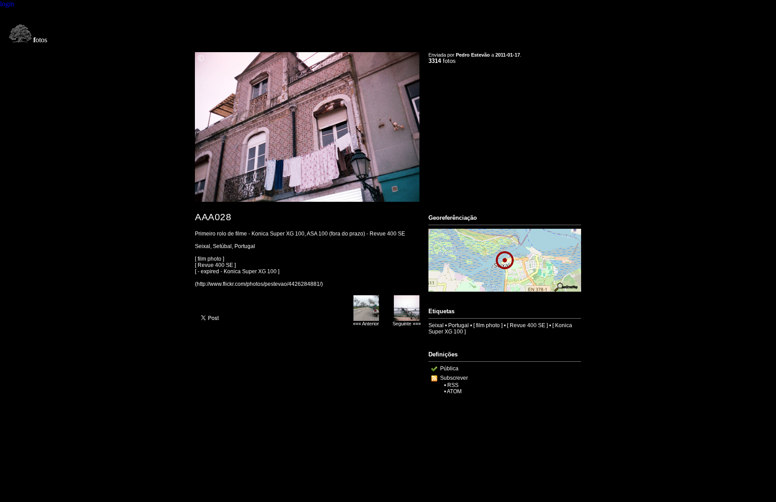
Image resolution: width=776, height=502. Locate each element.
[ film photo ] (488, 325)
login (7, 4)
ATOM (454, 391)
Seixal (436, 325)
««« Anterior (366, 323)
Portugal (458, 325)
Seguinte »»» (406, 323)
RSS (453, 385)
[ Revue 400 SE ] (527, 325)
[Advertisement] (504, 135)
